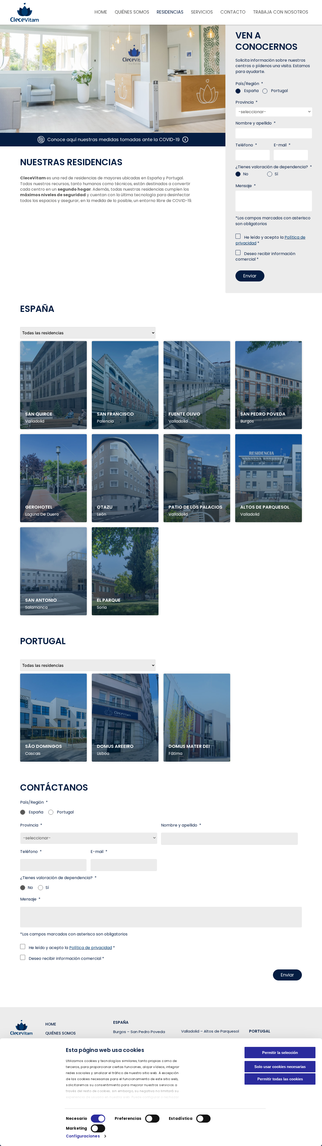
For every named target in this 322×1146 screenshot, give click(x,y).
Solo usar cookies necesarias (280, 1067)
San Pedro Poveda (263, 414)
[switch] (152, 1119)
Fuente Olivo (184, 414)
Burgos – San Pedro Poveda (139, 1031)
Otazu (104, 507)
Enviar (250, 276)
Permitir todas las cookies (280, 1079)
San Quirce (38, 414)
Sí (276, 174)
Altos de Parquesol (264, 507)
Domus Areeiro (115, 746)
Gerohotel (38, 507)
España (251, 91)
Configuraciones (83, 1136)
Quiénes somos (132, 12)
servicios (202, 12)
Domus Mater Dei (189, 746)
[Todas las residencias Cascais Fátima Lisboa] (87, 665)
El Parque (108, 600)
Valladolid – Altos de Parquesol (210, 1031)
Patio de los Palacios (195, 507)
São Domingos (43, 746)
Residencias (170, 12)
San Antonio (41, 600)
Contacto (233, 12)
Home (101, 12)
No (245, 174)
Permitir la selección (280, 1052)
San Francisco (115, 414)
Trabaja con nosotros (280, 12)
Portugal (279, 91)
